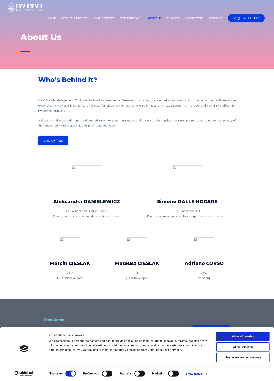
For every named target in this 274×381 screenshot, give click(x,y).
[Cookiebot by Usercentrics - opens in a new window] (24, 374)
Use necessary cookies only (243, 357)
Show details (194, 373)
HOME (52, 18)
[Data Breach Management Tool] (25, 7)
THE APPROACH (131, 18)
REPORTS (173, 18)
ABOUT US (154, 18)
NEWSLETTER (194, 18)
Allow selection (243, 347)
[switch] (107, 374)
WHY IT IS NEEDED (74, 18)
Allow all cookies (243, 336)
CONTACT (215, 18)
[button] (246, 18)
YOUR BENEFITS (103, 18)
